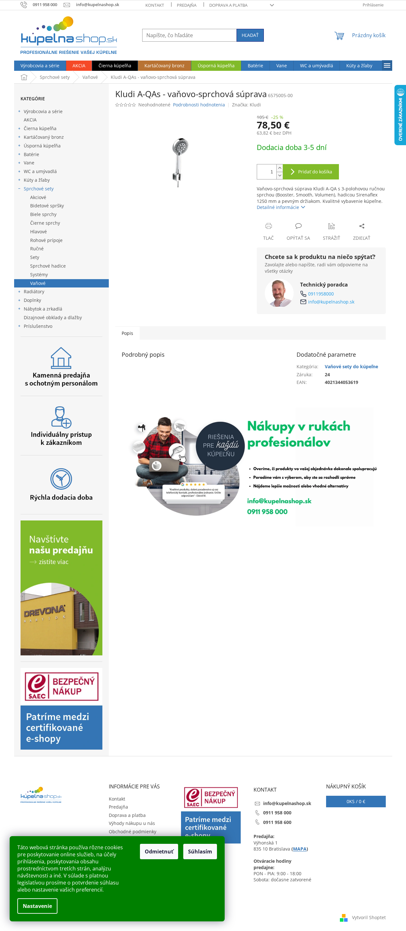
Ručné (37, 248)
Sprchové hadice (48, 266)
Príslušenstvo (38, 326)
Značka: (246, 105)
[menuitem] (40, 66)
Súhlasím (200, 851)
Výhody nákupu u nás (132, 823)
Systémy (39, 274)
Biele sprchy (43, 214)
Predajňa (186, 5)
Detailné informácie (278, 207)
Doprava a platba (228, 5)
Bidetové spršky (47, 206)
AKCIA (30, 120)
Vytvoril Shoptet (369, 917)
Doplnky (32, 300)
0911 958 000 (277, 813)
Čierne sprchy (45, 223)
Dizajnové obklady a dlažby (53, 317)
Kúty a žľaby (37, 180)
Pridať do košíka (315, 172)
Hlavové (38, 232)
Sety (34, 257)
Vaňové (38, 283)
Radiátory (34, 291)
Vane (29, 163)
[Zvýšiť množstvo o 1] (279, 168)
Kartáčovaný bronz (44, 137)
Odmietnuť (159, 851)
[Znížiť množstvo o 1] (279, 175)
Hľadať (250, 35)
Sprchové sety (39, 189)
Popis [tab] (127, 333)
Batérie (31, 154)
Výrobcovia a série (43, 111)
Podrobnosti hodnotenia (199, 105)
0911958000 (321, 294)
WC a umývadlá (40, 171)
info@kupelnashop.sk (331, 302)
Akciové (38, 197)
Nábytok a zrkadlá (43, 309)
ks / (356, 801)
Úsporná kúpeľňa (42, 146)
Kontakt (154, 5)
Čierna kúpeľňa (40, 128)
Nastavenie (37, 906)
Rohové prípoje (46, 240)
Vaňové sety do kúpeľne (351, 366)
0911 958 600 (277, 822)
